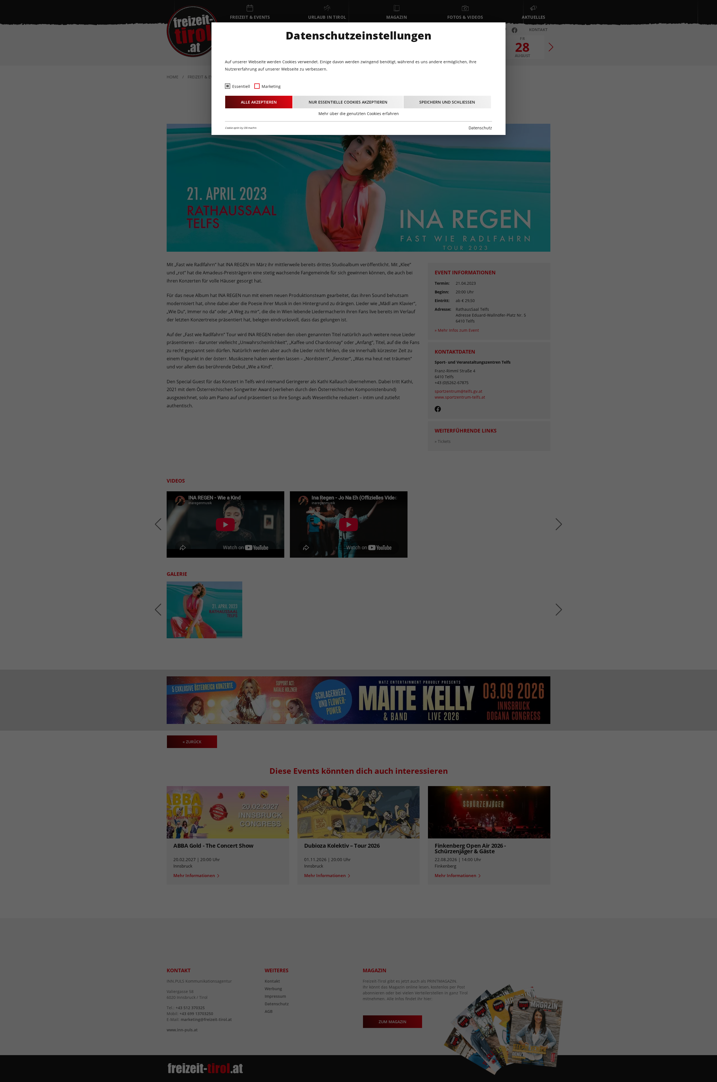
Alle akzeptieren (259, 102)
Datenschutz (480, 127)
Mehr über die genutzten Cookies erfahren (358, 113)
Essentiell (241, 86)
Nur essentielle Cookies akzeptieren (348, 102)
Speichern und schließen (447, 102)
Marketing (271, 86)
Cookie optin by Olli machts (240, 128)
